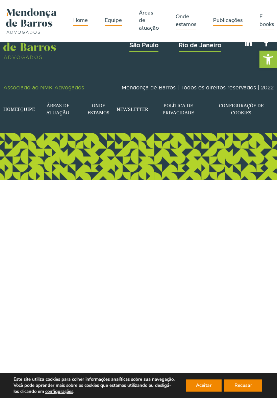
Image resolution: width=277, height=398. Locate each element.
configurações (59, 392)
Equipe (113, 20)
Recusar (243, 385)
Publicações (228, 20)
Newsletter (132, 109)
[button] (268, 59)
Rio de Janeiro (200, 45)
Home (80, 20)
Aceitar (203, 385)
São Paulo (143, 45)
